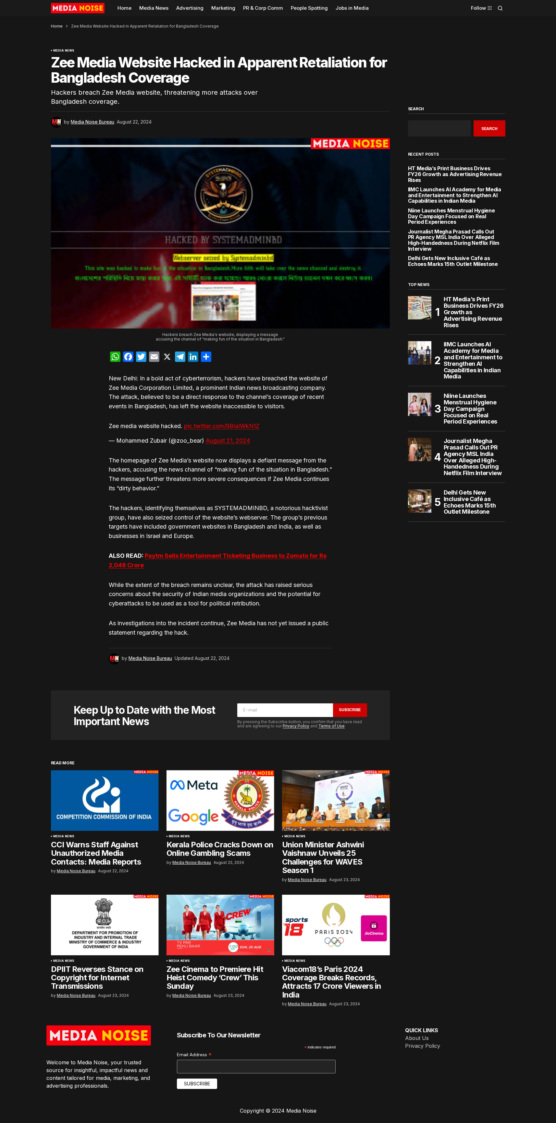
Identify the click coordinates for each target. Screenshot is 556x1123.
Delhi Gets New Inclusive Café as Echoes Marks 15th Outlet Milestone (453, 261)
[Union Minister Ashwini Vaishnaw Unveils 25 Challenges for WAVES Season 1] (336, 800)
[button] (500, 8)
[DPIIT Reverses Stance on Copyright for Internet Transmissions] (105, 925)
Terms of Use (331, 725)
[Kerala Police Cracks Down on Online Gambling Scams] (220, 800)
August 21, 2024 (228, 440)
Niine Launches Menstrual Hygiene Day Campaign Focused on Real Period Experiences (451, 216)
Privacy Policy (296, 725)
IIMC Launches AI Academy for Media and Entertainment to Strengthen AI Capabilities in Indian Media (454, 195)
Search (416, 109)
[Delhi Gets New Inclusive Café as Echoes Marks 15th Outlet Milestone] (419, 501)
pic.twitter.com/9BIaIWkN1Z (221, 426)
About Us (417, 1038)
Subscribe (350, 709)
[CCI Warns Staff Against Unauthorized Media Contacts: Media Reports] (105, 800)
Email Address (194, 1054)
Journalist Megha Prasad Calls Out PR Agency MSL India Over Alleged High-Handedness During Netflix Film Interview (453, 240)
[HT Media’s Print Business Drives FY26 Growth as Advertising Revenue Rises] (419, 307)
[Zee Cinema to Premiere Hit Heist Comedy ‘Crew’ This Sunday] (220, 925)
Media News (64, 50)
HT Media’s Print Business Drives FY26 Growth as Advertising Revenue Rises (455, 174)
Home (57, 26)
